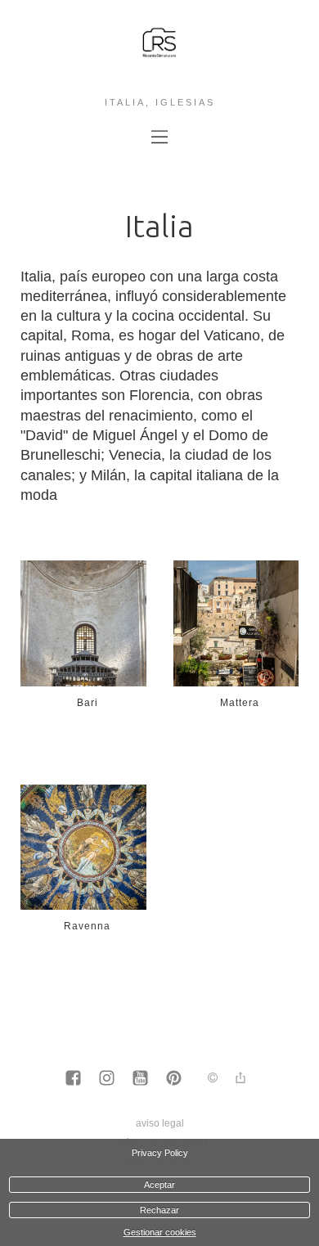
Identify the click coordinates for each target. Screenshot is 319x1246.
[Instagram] (106, 1079)
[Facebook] (73, 1079)
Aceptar (159, 1185)
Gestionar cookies (160, 1232)
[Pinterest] (173, 1079)
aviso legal (160, 1123)
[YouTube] (140, 1079)
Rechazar (159, 1210)
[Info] (212, 1079)
